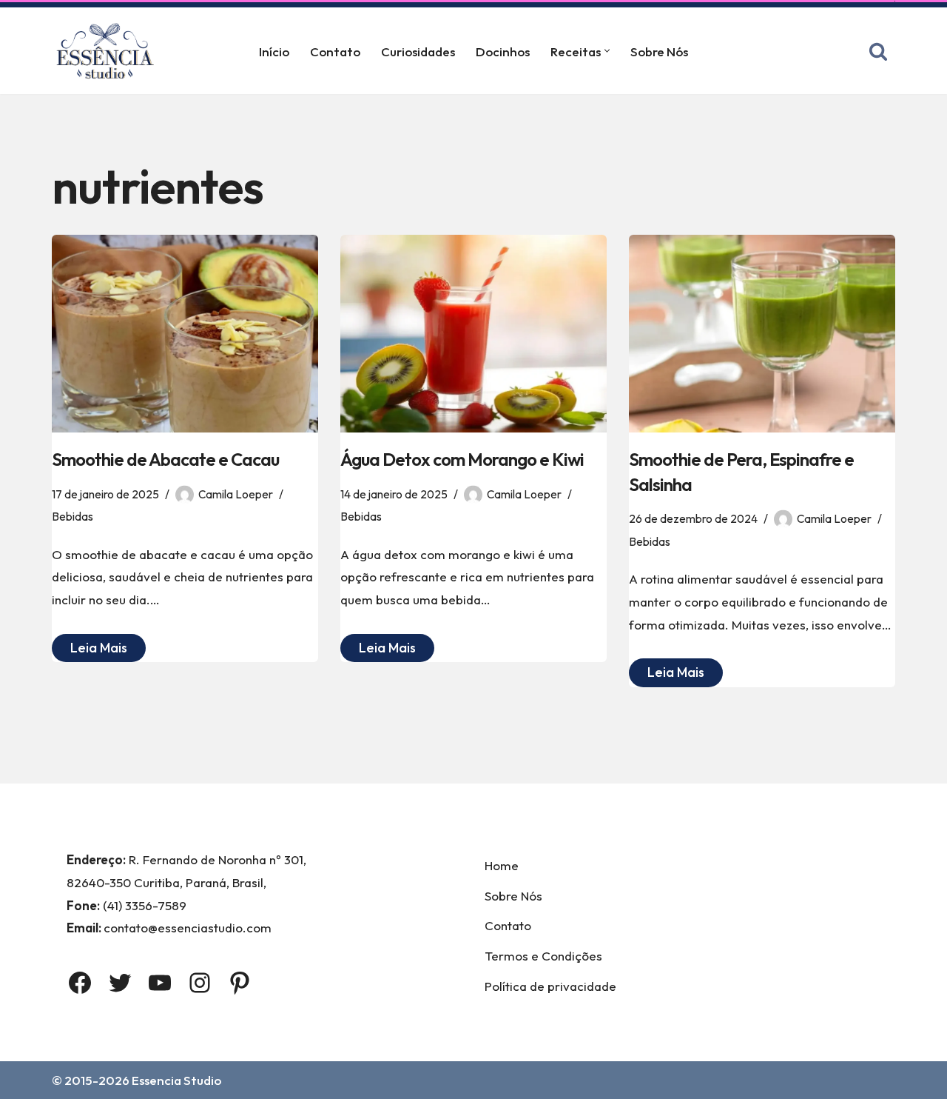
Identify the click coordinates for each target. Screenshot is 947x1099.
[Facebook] (80, 982)
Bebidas (72, 517)
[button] (607, 50)
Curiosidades (418, 51)
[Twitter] (120, 982)
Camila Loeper (235, 494)
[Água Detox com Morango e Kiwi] (473, 333)
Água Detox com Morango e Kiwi (462, 459)
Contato (335, 51)
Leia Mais (89, 650)
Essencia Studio (176, 1080)
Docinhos (503, 51)
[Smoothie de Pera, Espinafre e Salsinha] (762, 333)
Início (274, 51)
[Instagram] (199, 982)
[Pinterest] (239, 982)
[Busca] (878, 51)
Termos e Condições (543, 955)
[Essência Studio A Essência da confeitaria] (109, 51)
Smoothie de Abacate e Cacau (165, 459)
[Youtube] (159, 982)
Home (502, 865)
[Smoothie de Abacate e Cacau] (185, 333)
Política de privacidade (550, 986)
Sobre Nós (659, 51)
